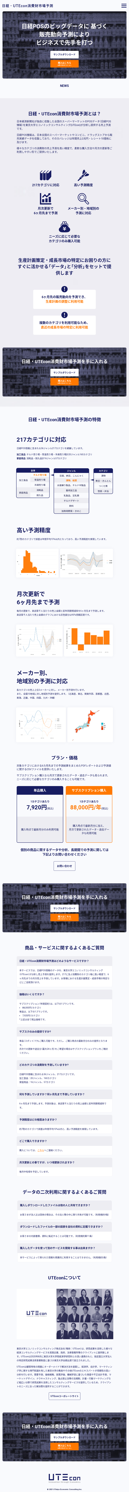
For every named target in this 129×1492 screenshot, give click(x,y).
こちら (40, 1150)
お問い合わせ (64, 866)
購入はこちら (64, 64)
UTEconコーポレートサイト (64, 1396)
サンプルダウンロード (64, 54)
